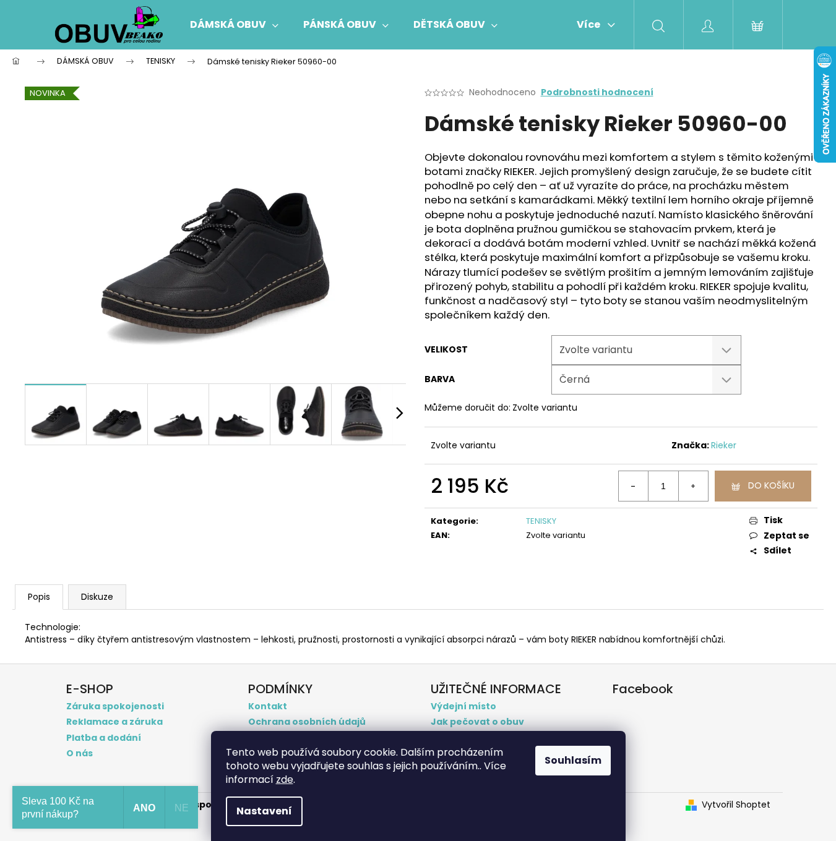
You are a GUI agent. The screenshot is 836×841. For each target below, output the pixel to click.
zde (284, 779)
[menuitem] (234, 24)
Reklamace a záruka (114, 722)
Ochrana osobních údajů (307, 722)
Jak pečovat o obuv (477, 722)
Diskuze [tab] (97, 597)
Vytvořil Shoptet (736, 805)
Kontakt (267, 706)
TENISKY (541, 521)
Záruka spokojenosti (115, 706)
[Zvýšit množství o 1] (693, 486)
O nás (79, 753)
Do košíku (771, 485)
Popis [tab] (39, 597)
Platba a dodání (103, 738)
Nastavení (264, 811)
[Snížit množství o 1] (634, 486)
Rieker (723, 445)
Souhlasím (573, 760)
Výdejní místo (463, 706)
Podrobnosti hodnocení (597, 92)
